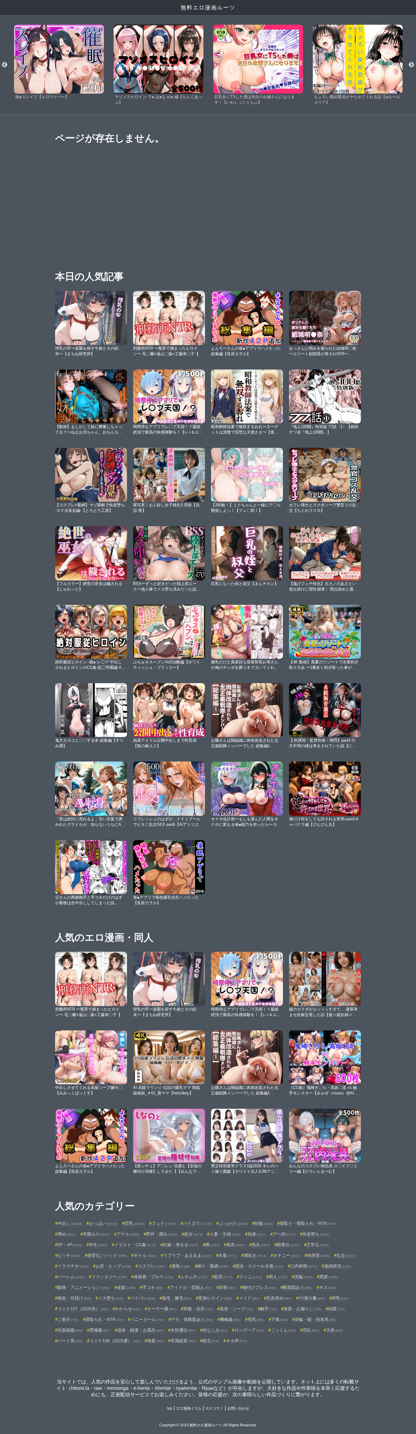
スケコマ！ (214, 1408)
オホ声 (236, 1340)
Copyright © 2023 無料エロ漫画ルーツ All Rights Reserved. (208, 1425)
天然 (334, 1330)
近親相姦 (70, 1330)
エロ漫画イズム (189, 1408)
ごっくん (283, 1330)
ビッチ (69, 1255)
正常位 (317, 1244)
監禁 (223, 1276)
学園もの (96, 1234)
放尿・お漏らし (302, 1308)
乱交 (346, 1255)
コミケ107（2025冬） (83, 1308)
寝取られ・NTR (104, 1319)
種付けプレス (259, 1287)
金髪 (126, 1287)
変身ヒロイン (215, 1298)
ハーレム (71, 1276)
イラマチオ (73, 1266)
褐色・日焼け (74, 1298)
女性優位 (183, 1330)
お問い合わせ (238, 1408)
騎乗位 (288, 1244)
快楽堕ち (315, 1234)
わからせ (127, 1308)
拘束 (257, 1234)
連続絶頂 (337, 1266)
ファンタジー (109, 1276)
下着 (279, 1319)
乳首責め (278, 1298)
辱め (67, 1234)
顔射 (227, 1287)
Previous (5, 65)
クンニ (250, 1276)
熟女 (261, 1244)
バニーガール (147, 1319)
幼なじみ (215, 1330)
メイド (249, 1298)
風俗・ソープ (236, 1308)
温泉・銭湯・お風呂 (140, 1330)
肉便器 (318, 1255)
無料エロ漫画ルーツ (208, 8)
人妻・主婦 (225, 1234)
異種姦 (100, 1330)
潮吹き (255, 1255)
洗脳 (303, 1276)
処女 (193, 1234)
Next (411, 65)
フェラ (164, 1223)
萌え (278, 1276)
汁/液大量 (311, 1298)
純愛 (336, 1308)
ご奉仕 (68, 1319)
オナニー (286, 1255)
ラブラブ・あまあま (187, 1255)
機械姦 (230, 1319)
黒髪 (328, 1276)
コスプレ (151, 1266)
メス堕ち (110, 1298)
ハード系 (70, 1340)
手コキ (152, 1287)
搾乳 (340, 1298)
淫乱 (311, 1330)
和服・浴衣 (198, 1308)
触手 (268, 1308)
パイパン (142, 1298)
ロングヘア (249, 1330)
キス (327, 1287)
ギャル (145, 1255)
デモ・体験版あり (192, 1319)
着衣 (235, 1244)
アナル (128, 1234)
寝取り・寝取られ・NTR (308, 1223)
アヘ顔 (284, 1234)
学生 (98, 1244)
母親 (155, 1340)
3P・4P (70, 1244)
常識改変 (183, 1340)
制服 (263, 1223)
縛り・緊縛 (212, 1266)
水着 (227, 1255)
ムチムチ (193, 1276)
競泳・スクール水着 (259, 1266)
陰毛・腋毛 (176, 1298)
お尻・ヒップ (113, 1266)
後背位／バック (107, 1255)
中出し (70, 1223)
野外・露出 (161, 1234)
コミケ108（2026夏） (115, 1340)
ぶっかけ (233, 1223)
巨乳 (135, 1223)
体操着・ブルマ (153, 1276)
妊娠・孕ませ (180, 1244)
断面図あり (297, 1287)
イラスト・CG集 (135, 1244)
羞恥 (181, 1266)
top (169, 1408)
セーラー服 (161, 1308)
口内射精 (303, 1266)
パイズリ (197, 1223)
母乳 (256, 1319)
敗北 (211, 1340)
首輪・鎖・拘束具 (315, 1319)
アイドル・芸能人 (191, 1287)
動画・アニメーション (84, 1287)
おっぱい (103, 1223)
